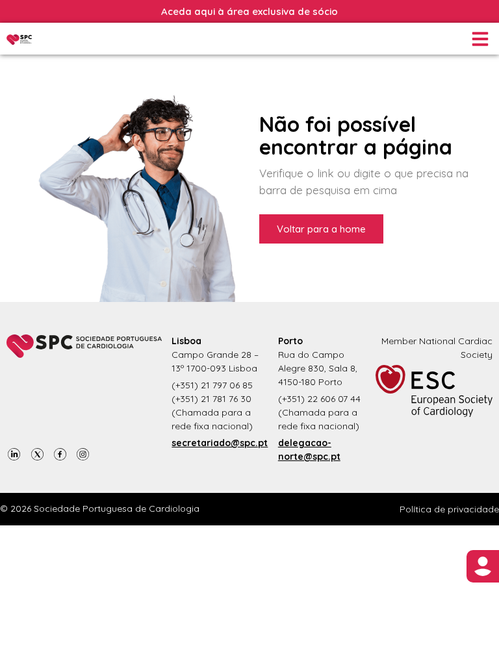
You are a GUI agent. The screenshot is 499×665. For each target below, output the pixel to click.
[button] (479, 38)
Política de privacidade (449, 509)
